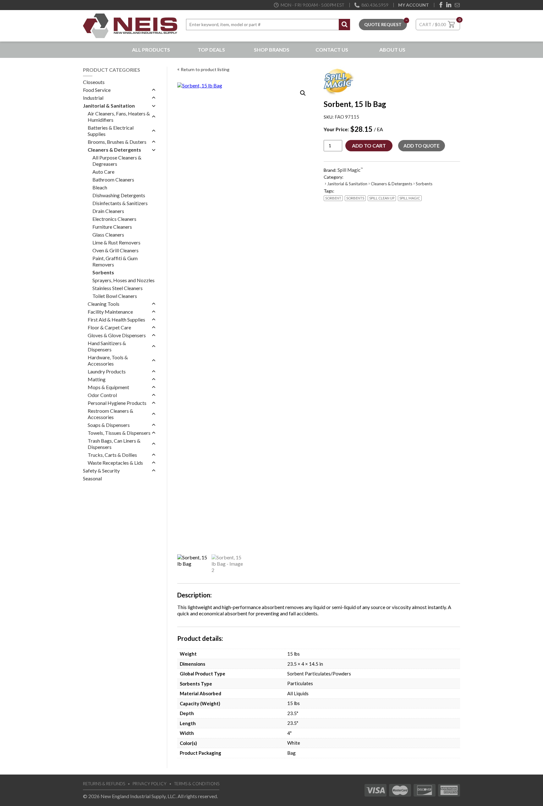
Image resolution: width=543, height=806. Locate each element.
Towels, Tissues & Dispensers (119, 433)
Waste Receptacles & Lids (115, 463)
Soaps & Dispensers (109, 425)
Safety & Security (101, 470)
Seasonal (92, 478)
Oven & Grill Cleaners (115, 250)
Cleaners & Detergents (114, 150)
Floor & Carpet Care (109, 327)
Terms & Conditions (196, 783)
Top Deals (211, 50)
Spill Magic (409, 198)
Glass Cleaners (108, 235)
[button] (303, 93)
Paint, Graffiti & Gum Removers (115, 261)
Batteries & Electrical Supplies (111, 131)
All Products (151, 50)
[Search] (344, 24)
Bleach (99, 187)
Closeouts (94, 82)
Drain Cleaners (108, 211)
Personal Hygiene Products (117, 403)
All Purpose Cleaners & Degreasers (116, 160)
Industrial (93, 98)
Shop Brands (271, 50)
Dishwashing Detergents (118, 195)
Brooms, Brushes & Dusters (117, 142)
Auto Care (103, 172)
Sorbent (333, 198)
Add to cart (369, 145)
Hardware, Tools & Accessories (108, 360)
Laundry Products (107, 371)
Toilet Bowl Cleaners (114, 296)
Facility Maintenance (110, 312)
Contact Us (331, 50)
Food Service (97, 90)
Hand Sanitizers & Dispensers (107, 346)
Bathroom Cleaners (113, 179)
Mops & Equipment (108, 387)
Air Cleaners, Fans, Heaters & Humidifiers (119, 116)
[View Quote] (383, 23)
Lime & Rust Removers (116, 242)
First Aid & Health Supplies (116, 319)
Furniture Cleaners (112, 227)
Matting (97, 379)
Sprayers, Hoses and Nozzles (123, 280)
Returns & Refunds (104, 783)
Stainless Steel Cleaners (117, 288)
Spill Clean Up (381, 198)
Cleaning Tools (103, 304)
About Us (392, 50)
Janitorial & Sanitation (109, 106)
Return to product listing (205, 69)
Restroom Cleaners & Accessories (110, 414)
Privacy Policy (150, 783)
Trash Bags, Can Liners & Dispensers (114, 444)
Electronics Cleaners (114, 219)
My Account (413, 5)
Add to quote (421, 145)
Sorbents (103, 272)
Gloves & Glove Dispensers (117, 335)
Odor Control (102, 395)
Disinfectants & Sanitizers (120, 203)
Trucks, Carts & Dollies (112, 455)
